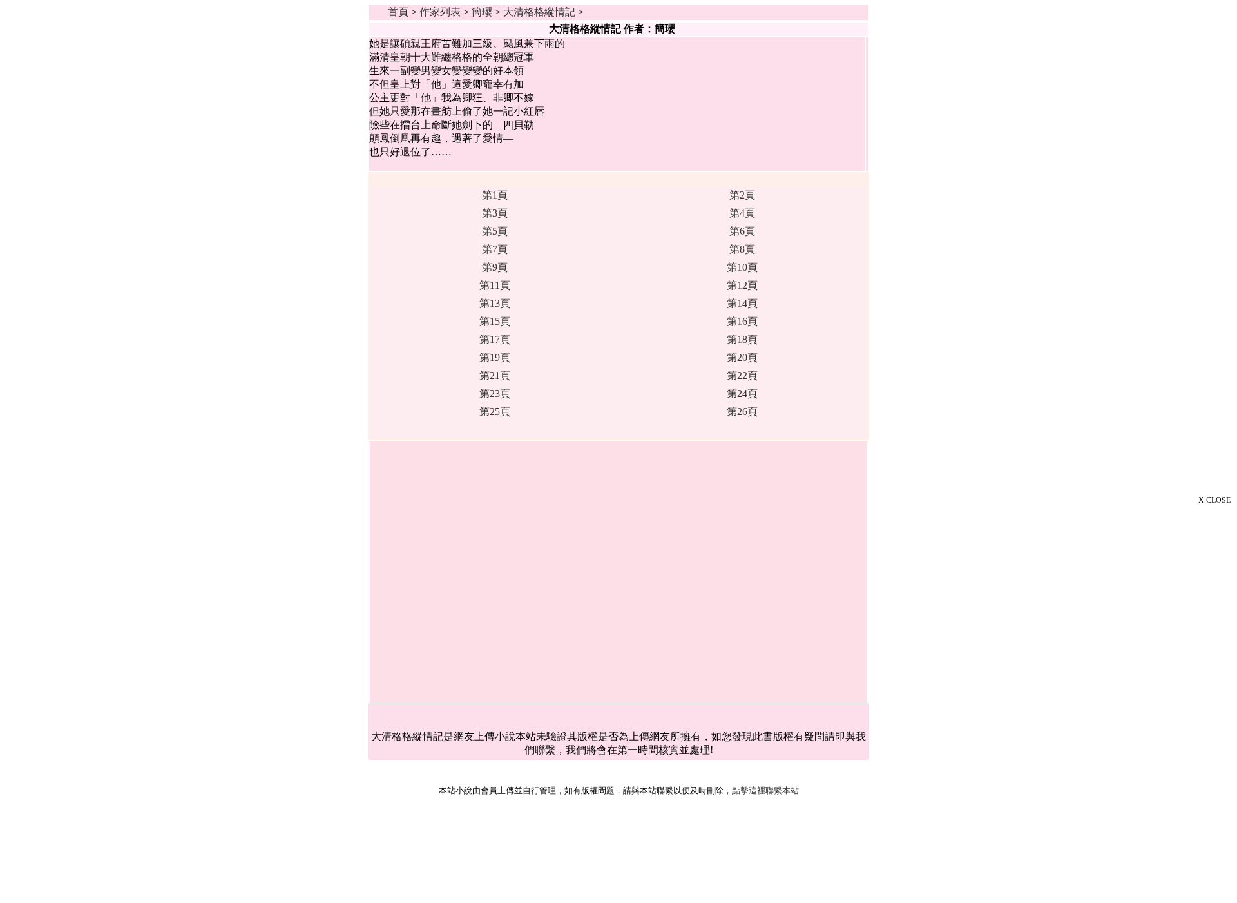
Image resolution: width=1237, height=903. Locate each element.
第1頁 (495, 194)
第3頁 (495, 213)
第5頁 (495, 231)
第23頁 (494, 393)
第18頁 (742, 339)
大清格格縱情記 (539, 11)
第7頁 (495, 249)
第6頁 (742, 231)
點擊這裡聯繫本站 (765, 790)
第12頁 (742, 285)
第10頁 (742, 267)
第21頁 (494, 375)
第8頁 (742, 249)
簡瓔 (482, 11)
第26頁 (742, 411)
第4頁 (742, 213)
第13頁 (494, 303)
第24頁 (742, 393)
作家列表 (440, 11)
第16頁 (742, 321)
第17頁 (494, 339)
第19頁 (494, 357)
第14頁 (742, 303)
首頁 (398, 11)
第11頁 (494, 285)
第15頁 (494, 321)
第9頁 (495, 267)
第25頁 (494, 411)
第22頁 (742, 375)
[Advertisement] (1172, 703)
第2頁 (742, 194)
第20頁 (742, 357)
